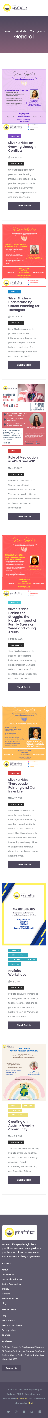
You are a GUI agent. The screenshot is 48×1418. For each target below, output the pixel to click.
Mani (30, 1403)
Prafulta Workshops (17, 973)
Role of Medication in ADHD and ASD (23, 459)
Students (15, 960)
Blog (4, 1303)
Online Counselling (11, 1284)
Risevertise (22, 1398)
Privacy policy (9, 1330)
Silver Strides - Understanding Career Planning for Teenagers (23, 304)
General (15, 136)
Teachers (30, 960)
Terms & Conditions (12, 1325)
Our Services (8, 1274)
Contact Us (11, 1368)
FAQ (4, 1315)
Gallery (5, 1289)
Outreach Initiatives (12, 1279)
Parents (15, 950)
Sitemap (6, 1335)
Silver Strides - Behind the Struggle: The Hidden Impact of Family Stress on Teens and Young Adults (22, 620)
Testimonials (8, 1320)
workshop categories (30, 31)
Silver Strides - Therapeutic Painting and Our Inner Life (22, 785)
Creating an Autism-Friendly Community (21, 1125)
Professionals (18, 955)
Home (7, 31)
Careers (6, 1293)
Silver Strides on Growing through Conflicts (21, 147)
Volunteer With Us (11, 1298)
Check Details (24, 205)
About (5, 1269)
